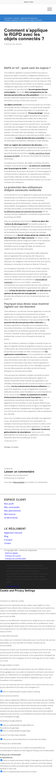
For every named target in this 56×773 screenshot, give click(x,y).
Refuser (10, 757)
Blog (6, 536)
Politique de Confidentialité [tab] (10, 743)
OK (8, 586)
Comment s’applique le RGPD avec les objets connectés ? (26, 34)
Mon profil (9, 503)
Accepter (3, 757)
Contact (7, 543)
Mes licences (9, 514)
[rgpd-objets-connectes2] (24, 54)
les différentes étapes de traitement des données (23, 211)
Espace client (28, 2)
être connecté (18, 482)
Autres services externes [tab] (9, 696)
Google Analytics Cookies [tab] (9, 665)
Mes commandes (12, 507)
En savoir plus (14, 586)
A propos (8, 539)
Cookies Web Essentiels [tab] (9, 636)
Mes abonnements (12, 510)
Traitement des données (13, 44)
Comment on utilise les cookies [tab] (12, 601)
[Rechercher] (42, 9)
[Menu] (48, 9)
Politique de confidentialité (10, 754)
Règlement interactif (13, 532)
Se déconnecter (11, 517)
